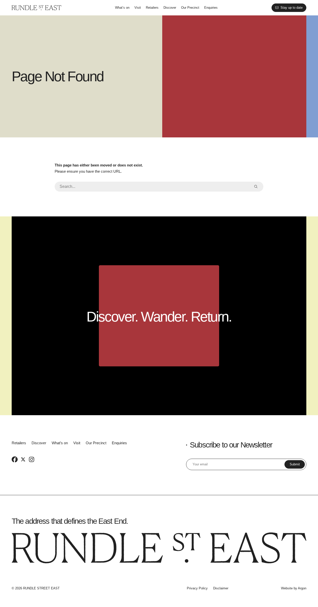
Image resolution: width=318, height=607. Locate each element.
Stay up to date (291, 7)
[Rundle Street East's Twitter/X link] (23, 459)
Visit (137, 7)
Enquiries (211, 7)
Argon (302, 588)
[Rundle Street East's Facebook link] (15, 459)
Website (287, 588)
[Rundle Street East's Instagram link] (32, 459)
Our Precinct (190, 7)
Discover (169, 7)
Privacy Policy (197, 588)
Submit (295, 464)
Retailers (152, 7)
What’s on (122, 7)
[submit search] (256, 187)
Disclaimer (220, 588)
